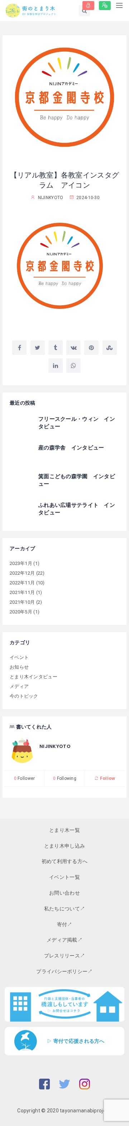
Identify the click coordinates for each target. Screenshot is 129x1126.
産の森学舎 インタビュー (71, 447)
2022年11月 (22, 582)
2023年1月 (21, 563)
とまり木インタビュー (33, 676)
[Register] (105, 5)
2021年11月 (22, 592)
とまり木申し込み (64, 846)
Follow (107, 778)
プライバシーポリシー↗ (64, 971)
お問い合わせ (64, 893)
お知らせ (19, 667)
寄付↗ (64, 924)
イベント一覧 (64, 877)
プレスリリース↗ (64, 955)
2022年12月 (22, 573)
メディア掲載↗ (64, 940)
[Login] (88, 5)
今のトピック (24, 696)
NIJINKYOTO (55, 746)
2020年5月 (21, 611)
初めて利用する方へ (65, 861)
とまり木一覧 (64, 830)
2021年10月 (22, 602)
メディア (19, 686)
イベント (19, 657)
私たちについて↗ (64, 908)
